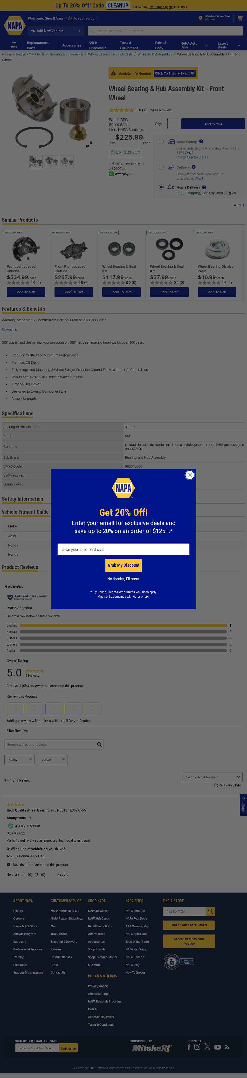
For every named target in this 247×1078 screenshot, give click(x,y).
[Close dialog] (189, 475)
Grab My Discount (123, 565)
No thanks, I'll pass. (123, 579)
